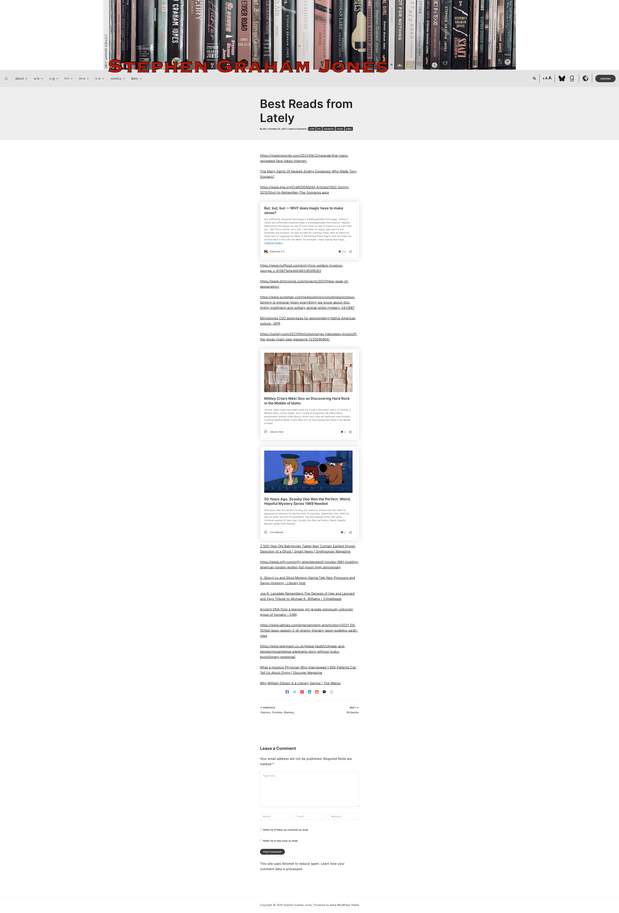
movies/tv (329, 129)
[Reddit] (317, 692)
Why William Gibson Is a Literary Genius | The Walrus (300, 683)
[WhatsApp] (331, 692)
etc (319, 129)
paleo (349, 129)
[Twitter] (294, 692)
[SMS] (324, 692)
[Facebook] (287, 692)
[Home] (6, 78)
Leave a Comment (297, 129)
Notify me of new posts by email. (280, 840)
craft (312, 129)
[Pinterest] (302, 692)
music (340, 129)
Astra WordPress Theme (344, 905)
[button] (26, 78)
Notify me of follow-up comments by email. (286, 829)
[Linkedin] (309, 692)
